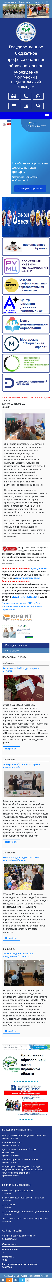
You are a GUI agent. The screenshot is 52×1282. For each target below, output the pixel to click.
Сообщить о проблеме (30, 188)
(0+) (47, 2)
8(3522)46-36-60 (39, 568)
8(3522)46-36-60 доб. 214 (24, 597)
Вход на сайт (10, 2)
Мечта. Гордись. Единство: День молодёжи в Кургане (21, 859)
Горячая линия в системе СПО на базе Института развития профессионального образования (22, 606)
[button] (14, 1081)
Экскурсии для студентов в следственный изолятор (18, 955)
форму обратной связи (27, 578)
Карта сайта (25, 2)
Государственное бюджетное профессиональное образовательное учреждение (26, 59)
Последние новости (16, 645)
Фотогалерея (12, 650)
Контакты (38, 2)
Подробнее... (11, 749)
